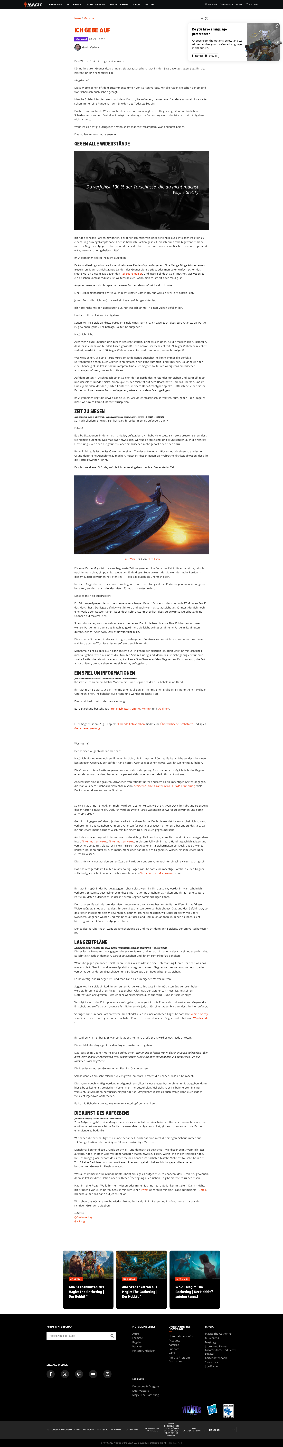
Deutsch (199, 56)
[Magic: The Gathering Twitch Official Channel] (79, 1374)
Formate (137, 1338)
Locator (212, 4)
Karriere (174, 1345)
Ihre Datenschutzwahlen (194, 1429)
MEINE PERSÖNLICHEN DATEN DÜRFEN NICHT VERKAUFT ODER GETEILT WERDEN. (171, 1430)
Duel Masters (140, 1390)
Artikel (150, 4)
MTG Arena (74, 4)
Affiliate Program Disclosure (179, 1359)
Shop (136, 4)
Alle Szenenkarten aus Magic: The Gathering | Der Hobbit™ (88, 1294)
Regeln (136, 1342)
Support (174, 1349)
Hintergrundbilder (143, 1350)
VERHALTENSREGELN (84, 1429)
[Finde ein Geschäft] (112, 1336)
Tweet (144, 1190)
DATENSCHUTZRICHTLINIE (108, 1429)
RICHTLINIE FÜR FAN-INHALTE (152, 1429)
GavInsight (80, 1221)
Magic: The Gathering (218, 1333)
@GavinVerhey (83, 1217)
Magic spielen (96, 4)
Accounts (254, 4)
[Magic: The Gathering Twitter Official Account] (65, 1374)
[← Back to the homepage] (33, 4)
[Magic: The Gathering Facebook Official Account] (51, 1374)
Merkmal (89, 18)
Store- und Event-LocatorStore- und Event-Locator (220, 1350)
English (213, 56)
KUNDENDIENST (132, 1429)
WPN (172, 1353)
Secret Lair (211, 1362)
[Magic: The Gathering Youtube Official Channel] (93, 1374)
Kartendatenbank (232, 4)
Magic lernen (119, 4)
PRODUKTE (55, 4)
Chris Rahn (154, 558)
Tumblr (201, 1190)
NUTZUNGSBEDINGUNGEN (59, 1429)
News (77, 18)
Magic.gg (210, 1342)
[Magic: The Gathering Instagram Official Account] (107, 1374)
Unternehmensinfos (181, 1336)
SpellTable (211, 1366)
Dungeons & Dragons (145, 1386)
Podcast (137, 1346)
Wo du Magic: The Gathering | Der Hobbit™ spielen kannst (194, 1294)
